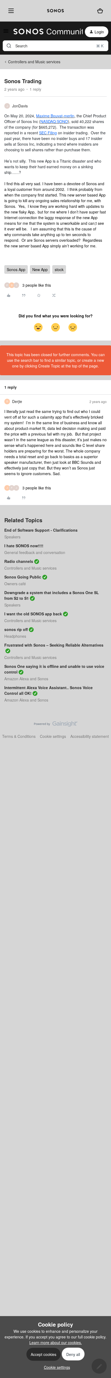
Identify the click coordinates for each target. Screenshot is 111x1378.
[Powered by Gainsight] (55, 725)
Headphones (15, 636)
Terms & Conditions (19, 736)
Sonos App (16, 269)
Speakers (12, 536)
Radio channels (18, 561)
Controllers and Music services (34, 61)
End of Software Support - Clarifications (41, 530)
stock (59, 269)
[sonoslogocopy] (55, 11)
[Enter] (9, 45)
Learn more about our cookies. (55, 1342)
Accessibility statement (89, 736)
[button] (6, 32)
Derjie (17, 401)
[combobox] (55, 45)
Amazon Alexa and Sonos (26, 678)
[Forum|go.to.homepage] (44, 31)
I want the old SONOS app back (33, 613)
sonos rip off (16, 629)
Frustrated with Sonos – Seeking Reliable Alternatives (53, 645)
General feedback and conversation (34, 552)
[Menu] (10, 10)
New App (40, 269)
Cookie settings (53, 736)
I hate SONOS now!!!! (23, 545)
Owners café (15, 583)
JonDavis (20, 105)
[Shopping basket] (100, 11)
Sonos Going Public (22, 577)
